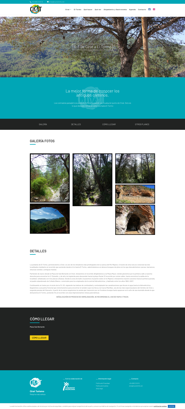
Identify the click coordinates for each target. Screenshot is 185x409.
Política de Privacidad (103, 383)
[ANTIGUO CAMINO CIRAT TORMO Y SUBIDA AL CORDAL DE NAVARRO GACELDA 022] (50, 219)
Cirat (67, 10)
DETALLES (76, 124)
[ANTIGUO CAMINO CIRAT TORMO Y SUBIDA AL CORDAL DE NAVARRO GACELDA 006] (135, 220)
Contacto (142, 10)
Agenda (132, 10)
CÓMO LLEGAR (109, 124)
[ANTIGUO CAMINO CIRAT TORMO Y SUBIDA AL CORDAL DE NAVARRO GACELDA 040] (135, 168)
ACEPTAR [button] (171, 406)
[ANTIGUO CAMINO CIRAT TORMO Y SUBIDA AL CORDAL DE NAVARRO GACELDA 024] (135, 194)
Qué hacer (88, 10)
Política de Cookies (102, 386)
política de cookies (160, 406)
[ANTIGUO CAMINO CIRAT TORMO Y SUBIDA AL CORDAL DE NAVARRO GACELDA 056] (92, 179)
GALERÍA (43, 124)
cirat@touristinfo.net (136, 386)
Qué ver (98, 10)
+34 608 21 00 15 (134, 383)
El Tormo (77, 10)
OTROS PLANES (142, 124)
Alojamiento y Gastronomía (115, 10)
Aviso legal (99, 388)
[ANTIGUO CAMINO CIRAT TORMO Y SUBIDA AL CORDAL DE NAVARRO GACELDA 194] (50, 178)
